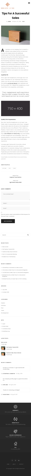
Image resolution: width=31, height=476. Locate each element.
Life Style (4, 168)
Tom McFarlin (6, 394)
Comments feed (6, 328)
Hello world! (5, 246)
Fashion (3, 303)
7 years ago (3, 344)
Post (23, 21)
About (14, 464)
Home (8, 464)
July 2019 (4, 289)
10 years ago (9, 349)
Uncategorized (4, 313)
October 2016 (5, 292)
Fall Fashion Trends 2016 (8, 249)
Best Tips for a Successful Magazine (18, 270)
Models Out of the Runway (8, 256)
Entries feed (5, 326)
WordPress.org (6, 331)
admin (9, 21)
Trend (14, 168)
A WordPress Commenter (8, 267)
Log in (3, 323)
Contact (21, 464)
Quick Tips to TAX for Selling (19, 279)
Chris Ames (5, 384)
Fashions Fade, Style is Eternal (9, 251)
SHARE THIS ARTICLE (4, 164)
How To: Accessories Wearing (9, 254)
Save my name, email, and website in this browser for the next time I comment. (15, 215)
